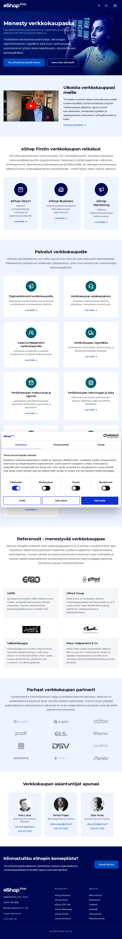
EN (106, 5)
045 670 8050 (61, 828)
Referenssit (94, 900)
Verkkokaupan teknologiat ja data (91, 392)
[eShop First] (15, 5)
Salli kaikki (99, 500)
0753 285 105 (10, 919)
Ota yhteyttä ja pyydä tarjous (24, 62)
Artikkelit (93, 909)
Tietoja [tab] (100, 444)
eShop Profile (61, 914)
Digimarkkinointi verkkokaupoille (31, 296)
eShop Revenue (63, 918)
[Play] (31, 106)
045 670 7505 (97, 828)
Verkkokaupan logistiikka (91, 342)
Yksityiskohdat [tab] (61, 444)
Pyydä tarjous (106, 864)
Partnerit (93, 904)
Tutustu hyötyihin (74, 125)
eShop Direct (21, 201)
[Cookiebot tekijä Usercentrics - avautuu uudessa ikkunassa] (106, 436)
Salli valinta (61, 500)
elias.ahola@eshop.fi (97, 824)
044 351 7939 (25, 831)
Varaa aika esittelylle (62, 62)
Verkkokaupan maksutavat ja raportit (31, 394)
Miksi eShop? (95, 895)
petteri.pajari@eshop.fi (61, 824)
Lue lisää (20, 221)
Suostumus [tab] (21, 444)
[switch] (46, 488)
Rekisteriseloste (97, 918)
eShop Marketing (101, 203)
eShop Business (61, 201)
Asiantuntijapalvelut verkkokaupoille (31, 344)
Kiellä (22, 500)
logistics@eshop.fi (12, 913)
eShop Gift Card (63, 904)
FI (99, 5)
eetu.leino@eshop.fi (25, 826)
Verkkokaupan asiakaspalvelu (91, 296)
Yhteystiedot (95, 914)
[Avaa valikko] (115, 5)
